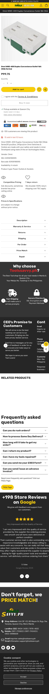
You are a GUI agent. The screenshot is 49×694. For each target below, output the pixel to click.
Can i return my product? (17, 451)
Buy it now (24, 103)
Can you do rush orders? (16, 430)
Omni (10, 154)
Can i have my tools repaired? (19, 456)
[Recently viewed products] (46, 344)
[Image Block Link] (24, 123)
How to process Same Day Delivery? (23, 436)
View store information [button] (13, 115)
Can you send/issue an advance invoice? (21, 470)
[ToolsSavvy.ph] (24, 5)
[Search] (7, 5)
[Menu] (2, 5)
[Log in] (41, 5)
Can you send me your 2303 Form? (22, 462)
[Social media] (46, 349)
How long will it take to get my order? (20, 443)
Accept (23, 677)
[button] (46, 5)
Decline (23, 682)
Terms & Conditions (28, 96)
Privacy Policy (36, 670)
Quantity (4, 79)
